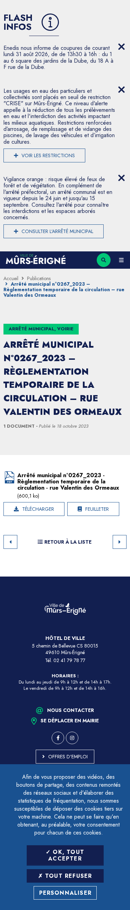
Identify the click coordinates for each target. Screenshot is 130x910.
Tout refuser (67, 876)
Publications (39, 278)
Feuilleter (97, 509)
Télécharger (38, 509)
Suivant (120, 542)
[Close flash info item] (121, 47)
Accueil (10, 278)
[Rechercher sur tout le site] (104, 260)
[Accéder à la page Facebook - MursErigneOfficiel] (58, 738)
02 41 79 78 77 (69, 660)
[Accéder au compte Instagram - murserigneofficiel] (72, 738)
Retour (10, 542)
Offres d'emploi (68, 756)
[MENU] (121, 260)
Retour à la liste (68, 541)
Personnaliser (65, 893)
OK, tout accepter (66, 855)
